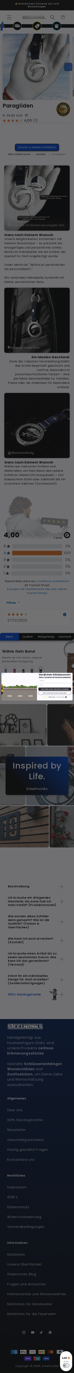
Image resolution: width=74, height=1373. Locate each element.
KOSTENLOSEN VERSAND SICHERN (54, 689)
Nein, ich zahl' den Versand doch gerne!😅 (55, 693)
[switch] (66, 1365)
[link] (54, 697)
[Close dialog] (3, 674)
